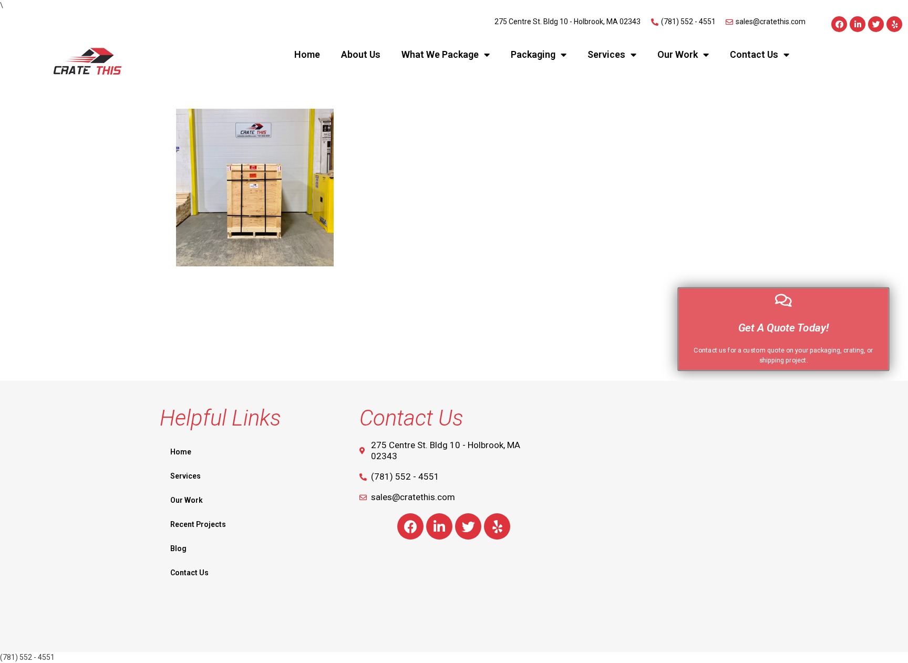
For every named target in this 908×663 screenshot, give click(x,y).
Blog (178, 548)
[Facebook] (839, 24)
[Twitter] (876, 24)
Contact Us (754, 54)
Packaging (533, 54)
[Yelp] (894, 24)
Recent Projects (198, 524)
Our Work (677, 54)
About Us (360, 54)
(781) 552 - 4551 (27, 657)
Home (307, 54)
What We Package (440, 54)
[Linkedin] (857, 24)
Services (606, 54)
